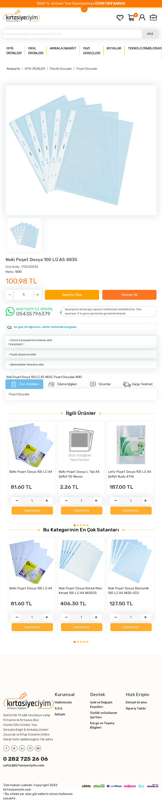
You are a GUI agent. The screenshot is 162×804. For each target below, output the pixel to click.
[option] (81, 150)
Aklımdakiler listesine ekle (26, 364)
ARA (150, 34)
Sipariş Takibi (136, 708)
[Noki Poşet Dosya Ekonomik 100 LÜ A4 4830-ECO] (130, 561)
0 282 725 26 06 (25, 758)
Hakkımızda (63, 702)
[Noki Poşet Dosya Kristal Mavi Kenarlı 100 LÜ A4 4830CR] (81, 561)
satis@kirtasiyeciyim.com (23, 765)
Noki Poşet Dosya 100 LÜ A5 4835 (30, 377)
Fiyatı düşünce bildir (22, 354)
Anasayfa (13, 69)
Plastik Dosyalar (61, 69)
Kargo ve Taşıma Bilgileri (102, 725)
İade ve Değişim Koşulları (101, 705)
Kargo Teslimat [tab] (142, 384)
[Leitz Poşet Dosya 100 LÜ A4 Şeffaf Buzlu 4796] (130, 444)
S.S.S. (59, 708)
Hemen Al (129, 295)
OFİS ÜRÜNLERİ (35, 69)
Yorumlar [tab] (105, 384)
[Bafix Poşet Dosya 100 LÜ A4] (32, 444)
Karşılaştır (16, 344)
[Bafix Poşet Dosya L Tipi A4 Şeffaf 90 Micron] (81, 444)
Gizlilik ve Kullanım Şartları (103, 715)
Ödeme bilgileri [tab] (67, 384)
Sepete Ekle (72, 295)
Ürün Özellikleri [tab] (29, 384)
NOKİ (18, 272)
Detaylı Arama (136, 702)
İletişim (60, 714)
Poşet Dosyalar (87, 69)
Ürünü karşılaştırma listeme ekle (30, 340)
